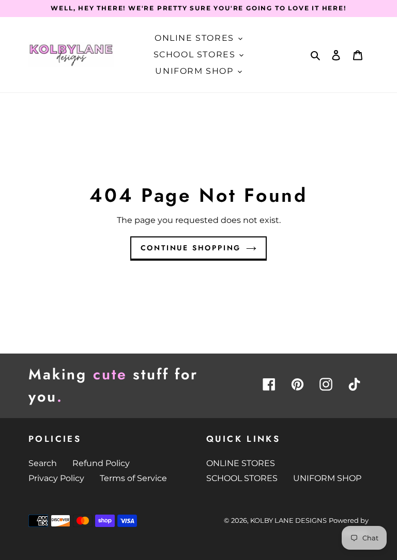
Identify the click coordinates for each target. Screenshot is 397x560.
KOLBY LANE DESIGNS (288, 520)
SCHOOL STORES (242, 478)
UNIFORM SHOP (327, 478)
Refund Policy (101, 463)
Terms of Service (133, 478)
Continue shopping (191, 248)
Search (42, 463)
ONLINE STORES (240, 463)
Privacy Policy (56, 478)
